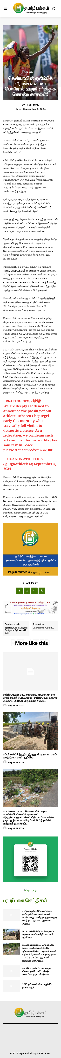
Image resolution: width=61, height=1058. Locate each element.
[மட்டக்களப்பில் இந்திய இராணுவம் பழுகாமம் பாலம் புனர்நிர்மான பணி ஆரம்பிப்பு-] (30, 731)
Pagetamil (33, 104)
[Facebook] (19, 591)
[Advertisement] (30, 52)
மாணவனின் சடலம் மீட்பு (43, 628)
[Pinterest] (34, 591)
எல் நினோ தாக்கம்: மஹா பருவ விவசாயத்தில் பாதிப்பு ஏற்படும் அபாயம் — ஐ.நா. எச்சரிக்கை (36, 971)
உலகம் (30, 72)
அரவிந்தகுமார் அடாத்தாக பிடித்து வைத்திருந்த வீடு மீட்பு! (16, 630)
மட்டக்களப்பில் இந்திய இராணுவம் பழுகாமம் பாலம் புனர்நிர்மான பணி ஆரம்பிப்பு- (30, 756)
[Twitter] (27, 591)
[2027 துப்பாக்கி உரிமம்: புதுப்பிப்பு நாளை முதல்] (11, 986)
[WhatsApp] (42, 591)
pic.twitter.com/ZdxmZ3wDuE (28, 449)
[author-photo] (5, 705)
